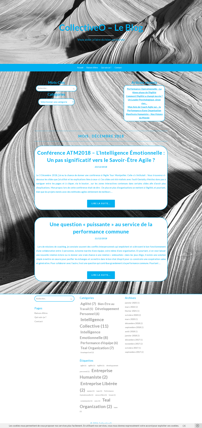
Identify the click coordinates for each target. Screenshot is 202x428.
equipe (90, 391)
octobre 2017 (131, 348)
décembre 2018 (132, 323)
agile (83, 365)
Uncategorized (87, 352)
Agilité (88, 304)
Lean (99, 391)
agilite (91, 365)
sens (97, 401)
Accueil (80, 67)
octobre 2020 (131, 315)
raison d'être (101, 395)
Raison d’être (92, 67)
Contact (118, 67)
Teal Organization (97, 348)
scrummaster (86, 401)
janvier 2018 (131, 335)
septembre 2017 (133, 352)
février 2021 (131, 311)
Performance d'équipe (99, 343)
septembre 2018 (133, 327)
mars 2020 (130, 319)
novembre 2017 (132, 343)
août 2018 (130, 331)
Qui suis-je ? (106, 67)
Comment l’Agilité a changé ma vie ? (144, 96)
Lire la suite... (101, 203)
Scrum (112, 395)
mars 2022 (130, 307)
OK (184, 425)
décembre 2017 (132, 339)
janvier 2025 (131, 302)
